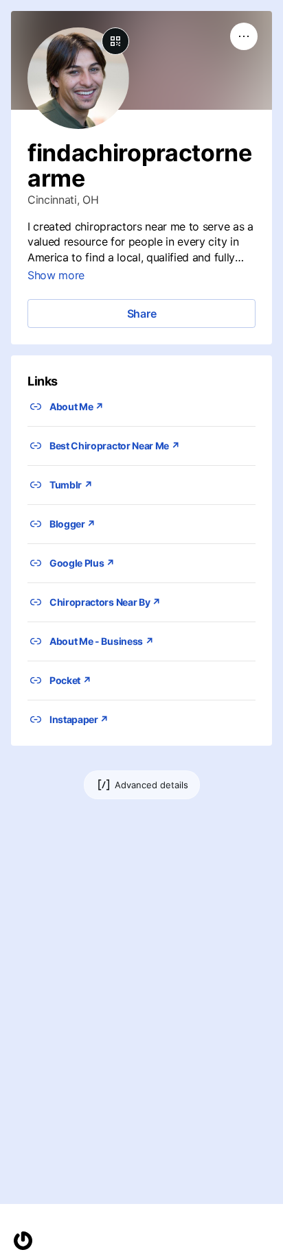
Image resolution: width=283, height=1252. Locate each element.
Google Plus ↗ (82, 563)
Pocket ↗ (70, 680)
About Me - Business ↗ (101, 641)
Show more (55, 275)
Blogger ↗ (72, 524)
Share (142, 313)
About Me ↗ (76, 406)
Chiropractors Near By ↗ (105, 602)
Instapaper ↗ (79, 719)
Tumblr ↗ (70, 485)
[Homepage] (23, 1240)
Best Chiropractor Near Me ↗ (114, 445)
